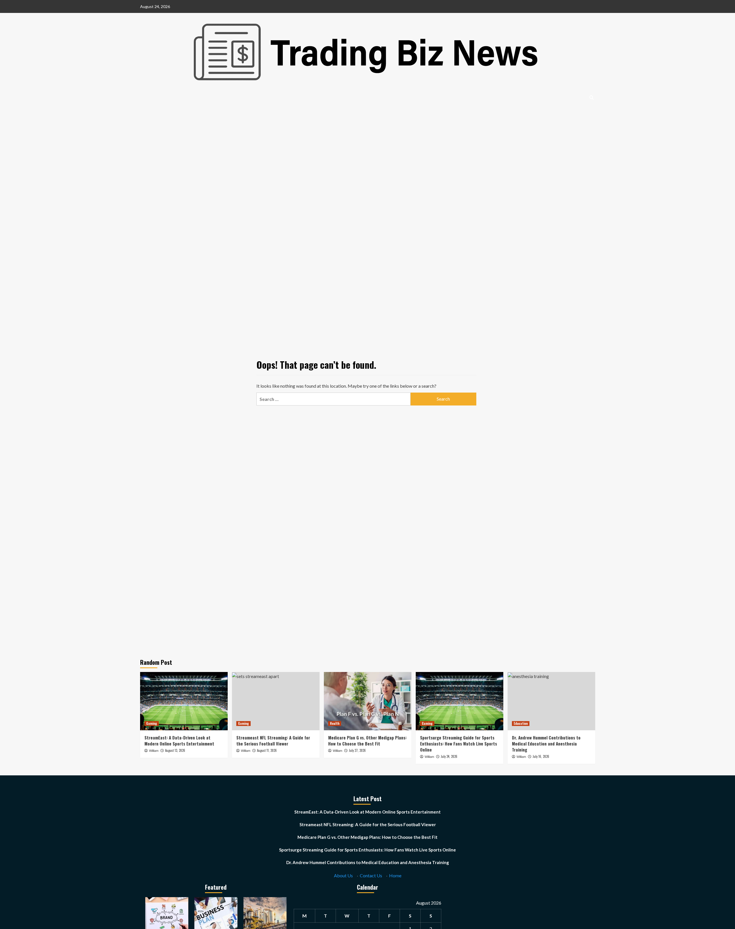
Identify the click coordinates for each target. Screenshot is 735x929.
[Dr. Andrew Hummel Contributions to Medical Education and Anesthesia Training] (551, 701)
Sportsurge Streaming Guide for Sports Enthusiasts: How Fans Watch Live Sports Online (458, 743)
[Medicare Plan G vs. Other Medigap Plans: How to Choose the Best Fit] (367, 701)
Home (395, 875)
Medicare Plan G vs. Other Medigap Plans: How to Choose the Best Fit (367, 740)
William (153, 750)
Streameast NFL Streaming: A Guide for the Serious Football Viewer (273, 740)
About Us (343, 875)
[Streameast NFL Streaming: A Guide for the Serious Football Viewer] (276, 701)
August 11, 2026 (267, 750)
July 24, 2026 (449, 756)
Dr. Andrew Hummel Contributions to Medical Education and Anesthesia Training (546, 743)
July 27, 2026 (357, 750)
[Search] (591, 97)
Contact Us (371, 875)
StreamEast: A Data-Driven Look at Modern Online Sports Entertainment (179, 740)
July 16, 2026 (541, 756)
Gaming (151, 723)
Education (521, 723)
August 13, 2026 (175, 750)
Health (334, 723)
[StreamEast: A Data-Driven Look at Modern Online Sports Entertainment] (184, 701)
